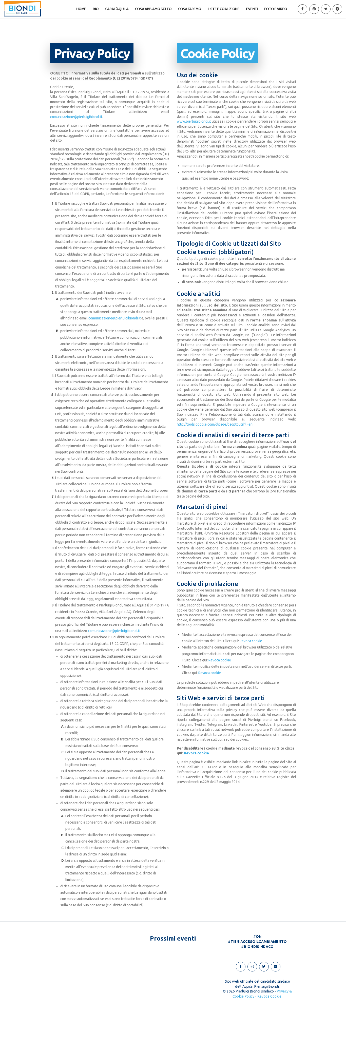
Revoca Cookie (270, 996)
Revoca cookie (251, 641)
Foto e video (275, 9)
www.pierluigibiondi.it (194, 121)
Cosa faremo (189, 9)
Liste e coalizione (223, 9)
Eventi (252, 9)
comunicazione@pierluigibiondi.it (76, 117)
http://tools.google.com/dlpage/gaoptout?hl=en (215, 424)
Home (81, 9)
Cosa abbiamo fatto (153, 9)
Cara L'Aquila (116, 9)
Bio (96, 9)
